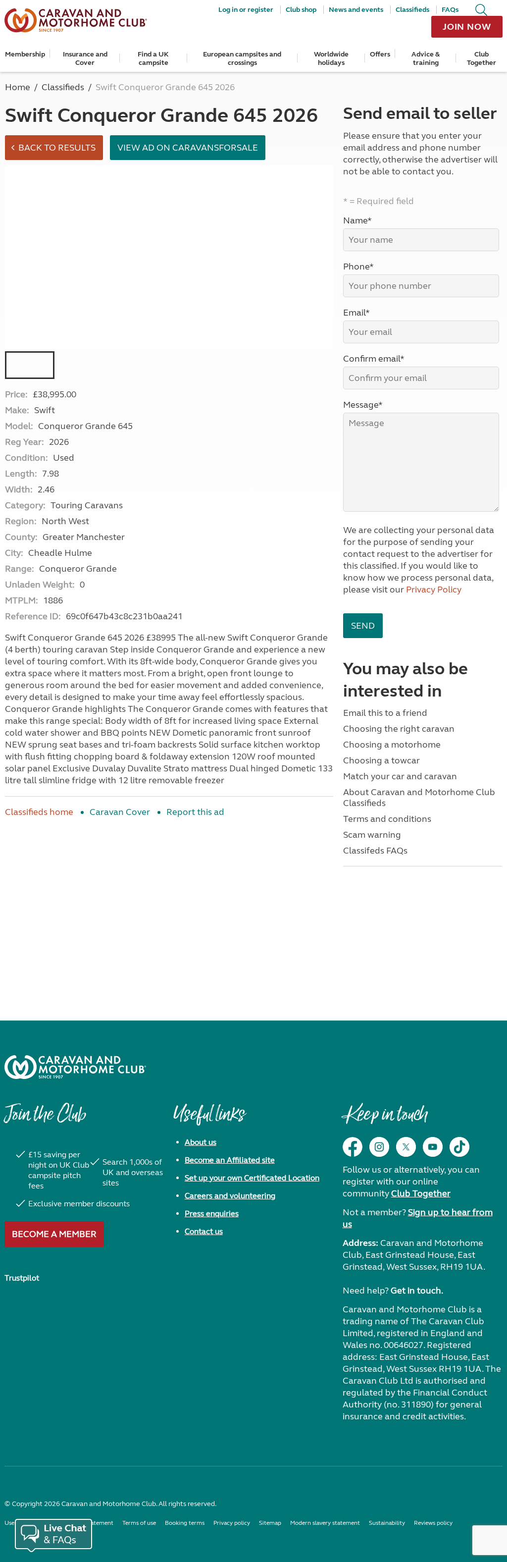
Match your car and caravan (400, 776)
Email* (356, 312)
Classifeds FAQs (375, 850)
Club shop (301, 9)
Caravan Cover (120, 812)
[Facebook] (352, 1147)
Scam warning (372, 834)
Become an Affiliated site (230, 1160)
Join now (467, 26)
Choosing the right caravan (399, 728)
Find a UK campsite (153, 58)
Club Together (481, 58)
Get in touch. (417, 1290)
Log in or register (245, 9)
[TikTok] (459, 1147)
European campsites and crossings (242, 58)
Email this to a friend (385, 712)
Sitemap (270, 1522)
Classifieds (412, 9)
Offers (380, 54)
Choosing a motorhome (392, 744)
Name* (357, 220)
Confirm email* (374, 358)
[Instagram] (379, 1147)
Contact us (204, 1231)
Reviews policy (433, 1522)
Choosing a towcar (381, 760)
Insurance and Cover (85, 58)
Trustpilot (21, 1278)
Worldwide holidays (331, 58)
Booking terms (184, 1522)
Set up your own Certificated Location (252, 1178)
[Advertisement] (169, 906)
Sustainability (387, 1522)
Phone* (358, 266)
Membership (25, 54)
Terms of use (139, 1522)
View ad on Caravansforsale (187, 147)
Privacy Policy (433, 589)
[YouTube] (433, 1147)
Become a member (54, 1234)
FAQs (450, 9)
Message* (363, 404)
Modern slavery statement (325, 1522)
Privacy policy (231, 1522)
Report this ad (195, 812)
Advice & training (425, 58)
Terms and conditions (387, 818)
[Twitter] (406, 1147)
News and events (356, 9)
